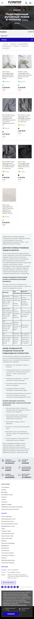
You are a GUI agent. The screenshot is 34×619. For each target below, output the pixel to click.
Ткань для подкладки (8, 543)
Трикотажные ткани (7, 533)
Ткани (3, 528)
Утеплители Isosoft (7, 553)
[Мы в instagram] (5, 587)
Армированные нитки (8, 519)
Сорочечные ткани (7, 536)
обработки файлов (16, 605)
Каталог (4, 513)
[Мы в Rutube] (18, 587)
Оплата (3, 490)
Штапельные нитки (7, 521)
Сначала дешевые (22, 44)
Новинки (16, 46)
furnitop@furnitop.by (13, 572)
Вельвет (4, 541)
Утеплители (5, 550)
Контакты (4, 502)
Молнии (4, 558)
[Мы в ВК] (15, 587)
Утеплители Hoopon (7, 555)
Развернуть (31, 31)
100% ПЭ (4, 36)
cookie (24, 605)
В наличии (5, 44)
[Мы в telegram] (2, 587)
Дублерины (5, 545)
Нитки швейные (6, 516)
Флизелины (5, 548)
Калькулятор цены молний (10, 509)
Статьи (3, 499)
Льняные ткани (6, 531)
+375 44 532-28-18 (12, 570)
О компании (5, 487)
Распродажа (6, 48)
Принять (11, 614)
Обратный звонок (8, 582)
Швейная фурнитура (8, 560)
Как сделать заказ (7, 494)
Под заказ (13, 44)
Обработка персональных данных (12, 507)
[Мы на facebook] (8, 587)
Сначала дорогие (7, 46)
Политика (6, 605)
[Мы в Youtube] (11, 587)
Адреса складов (6, 504)
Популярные (24, 46)
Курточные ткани (6, 538)
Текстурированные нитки (9, 524)
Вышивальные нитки (8, 526)
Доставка (4, 492)
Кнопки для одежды (7, 562)
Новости (4, 497)
